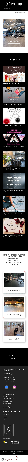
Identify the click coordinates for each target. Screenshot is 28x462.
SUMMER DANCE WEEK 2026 (12, 125)
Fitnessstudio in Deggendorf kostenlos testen (12, 168)
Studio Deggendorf (14, 290)
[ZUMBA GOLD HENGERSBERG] (14, 95)
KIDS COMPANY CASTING (11, 83)
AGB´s (4, 420)
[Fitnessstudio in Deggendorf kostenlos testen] (14, 159)
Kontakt (5, 451)
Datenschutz (6, 414)
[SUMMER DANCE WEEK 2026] (14, 116)
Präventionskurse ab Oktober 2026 (12, 213)
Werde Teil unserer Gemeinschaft (14, 24)
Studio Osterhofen (14, 339)
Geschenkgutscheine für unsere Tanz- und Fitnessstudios (13, 236)
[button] (2, 459)
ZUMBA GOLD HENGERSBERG (12, 104)
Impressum (6, 417)
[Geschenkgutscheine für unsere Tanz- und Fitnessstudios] (14, 226)
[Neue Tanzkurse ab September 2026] (14, 181)
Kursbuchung (14, 42)
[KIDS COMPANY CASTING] (14, 74)
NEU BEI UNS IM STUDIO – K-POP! (13, 147)
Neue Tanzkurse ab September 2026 (13, 191)
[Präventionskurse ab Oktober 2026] (14, 204)
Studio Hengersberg (14, 315)
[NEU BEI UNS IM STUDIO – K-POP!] (14, 137)
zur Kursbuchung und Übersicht (14, 357)
